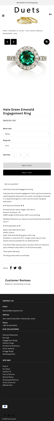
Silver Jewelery (8, 349)
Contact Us (7, 372)
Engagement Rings (10, 340)
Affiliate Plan (7, 385)
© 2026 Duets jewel (9, 419)
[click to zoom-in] (47, 42)
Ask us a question (11, 184)
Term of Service (9, 374)
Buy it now (27, 172)
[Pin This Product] (19, 268)
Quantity (6, 155)
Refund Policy (8, 377)
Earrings (6, 338)
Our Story (6, 369)
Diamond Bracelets (10, 335)
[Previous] (7, 42)
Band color (7, 129)
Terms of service (9, 382)
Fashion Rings (8, 343)
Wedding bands (9, 354)
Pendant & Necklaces (11, 346)
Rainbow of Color (16, 31)
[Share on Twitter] (15, 268)
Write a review (24, 284)
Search (5, 366)
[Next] (14, 42)
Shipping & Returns (10, 380)
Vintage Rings (8, 351)
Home (5, 31)
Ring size (6, 140)
